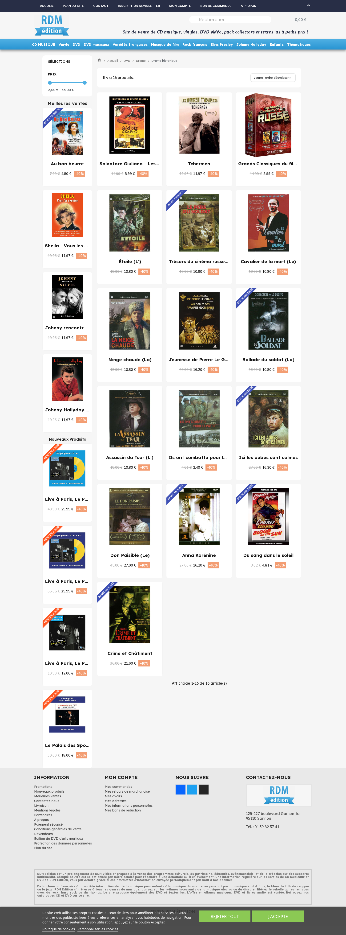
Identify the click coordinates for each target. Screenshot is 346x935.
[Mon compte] (291, 6)
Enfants (277, 44)
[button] (62, 173)
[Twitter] (192, 789)
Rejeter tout (225, 916)
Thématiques (299, 44)
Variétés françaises (130, 44)
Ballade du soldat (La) (268, 359)
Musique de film (165, 44)
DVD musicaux (96, 44)
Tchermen (199, 163)
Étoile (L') (130, 261)
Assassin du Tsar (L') (129, 457)
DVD (76, 44)
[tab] (67, 62)
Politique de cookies (58, 929)
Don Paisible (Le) (130, 555)
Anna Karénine (199, 555)
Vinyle (64, 44)
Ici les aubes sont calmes (268, 457)
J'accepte (278, 916)
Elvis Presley (222, 44)
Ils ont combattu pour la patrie (205, 457)
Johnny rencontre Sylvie (73, 328)
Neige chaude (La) (130, 359)
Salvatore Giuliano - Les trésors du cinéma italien (157, 163)
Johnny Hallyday (251, 44)
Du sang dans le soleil (268, 555)
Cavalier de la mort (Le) (268, 261)
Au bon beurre (67, 163)
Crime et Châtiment (130, 653)
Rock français (194, 44)
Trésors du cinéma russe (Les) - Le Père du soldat (226, 261)
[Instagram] (203, 789)
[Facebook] (180, 789)
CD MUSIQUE (43, 44)
